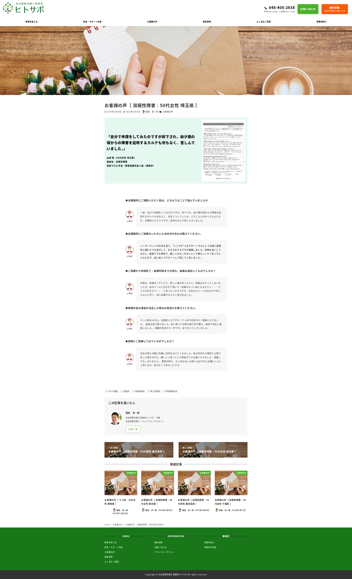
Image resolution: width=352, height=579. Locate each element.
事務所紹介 (209, 542)
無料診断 (158, 542)
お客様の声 (168, 111)
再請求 (126, 391)
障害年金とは (111, 542)
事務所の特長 (210, 547)
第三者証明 (155, 391)
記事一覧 (133, 429)
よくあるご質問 (112, 561)
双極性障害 (139, 391)
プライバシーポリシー (164, 552)
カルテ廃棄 (113, 391)
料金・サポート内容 (114, 547)
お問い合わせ (160, 547)
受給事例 (109, 556)
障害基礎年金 (171, 391)
